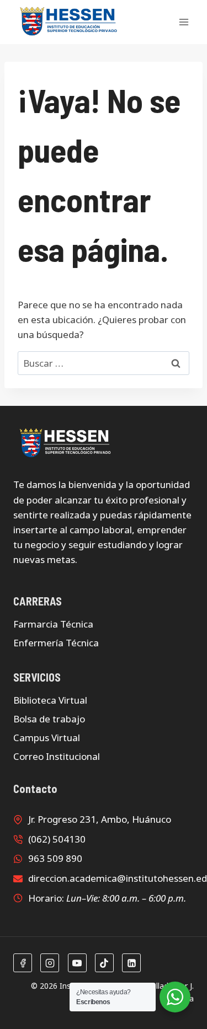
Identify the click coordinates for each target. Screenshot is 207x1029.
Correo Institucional (56, 756)
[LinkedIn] (131, 962)
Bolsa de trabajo (49, 718)
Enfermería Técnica (56, 642)
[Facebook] (22, 962)
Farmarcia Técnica (53, 624)
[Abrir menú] (183, 21)
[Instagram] (49, 962)
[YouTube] (77, 962)
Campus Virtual (46, 737)
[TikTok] (104, 962)
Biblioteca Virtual (50, 700)
